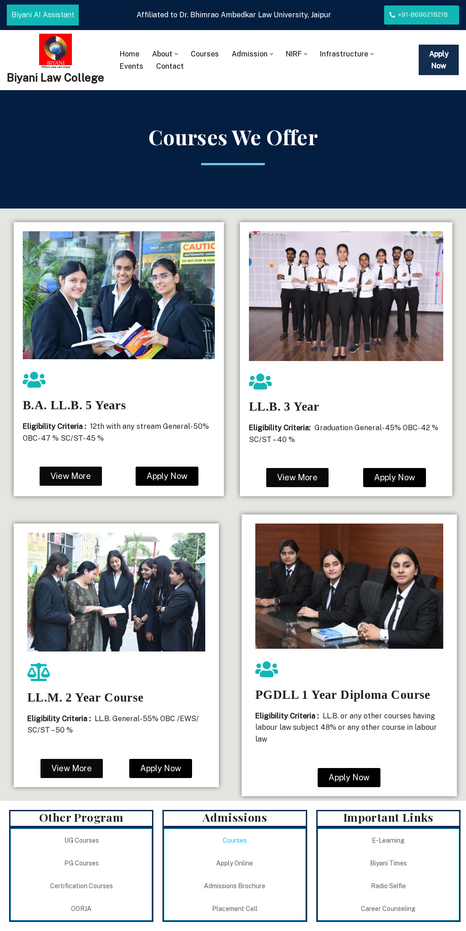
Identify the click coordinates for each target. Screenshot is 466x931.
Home (129, 54)
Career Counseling (388, 908)
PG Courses (81, 863)
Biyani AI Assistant (42, 14)
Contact (170, 66)
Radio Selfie (388, 886)
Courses (205, 54)
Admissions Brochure (234, 886)
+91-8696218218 (423, 14)
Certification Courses (81, 886)
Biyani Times (388, 863)
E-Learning (388, 840)
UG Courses (81, 840)
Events (131, 66)
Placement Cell (235, 908)
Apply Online (234, 863)
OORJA (81, 908)
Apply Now (439, 60)
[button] (176, 54)
